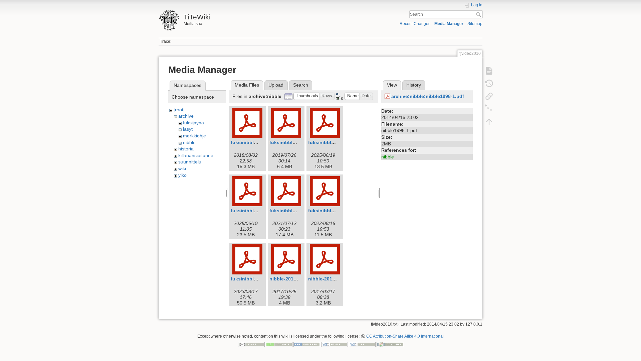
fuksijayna (193, 122)
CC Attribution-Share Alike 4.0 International (405, 336)
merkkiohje (194, 135)
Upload (275, 85)
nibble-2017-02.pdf (290, 278)
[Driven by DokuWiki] (390, 344)
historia (186, 148)
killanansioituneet (196, 155)
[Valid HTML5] (334, 344)
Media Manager (448, 23)
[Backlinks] (489, 96)
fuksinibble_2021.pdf (293, 210)
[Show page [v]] (489, 71)
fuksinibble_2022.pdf (332, 210)
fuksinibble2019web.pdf (296, 142)
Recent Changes (415, 23)
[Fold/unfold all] (489, 109)
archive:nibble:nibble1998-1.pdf (427, 96)
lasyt (188, 129)
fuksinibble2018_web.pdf (259, 142)
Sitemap (474, 23)
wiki (182, 168)
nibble (189, 142)
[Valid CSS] (362, 344)
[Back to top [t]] (489, 121)
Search (479, 14)
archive (186, 116)
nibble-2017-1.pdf (328, 278)
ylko (182, 175)
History (413, 85)
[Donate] (279, 344)
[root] (179, 109)
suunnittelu (189, 161)
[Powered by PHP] (306, 344)
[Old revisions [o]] (489, 83)
